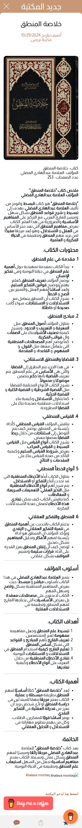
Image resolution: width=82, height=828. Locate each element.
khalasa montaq (38, 775)
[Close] (6, 6)
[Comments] (16, 822)
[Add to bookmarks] (65, 822)
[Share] (41, 822)
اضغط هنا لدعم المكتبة (62, 794)
